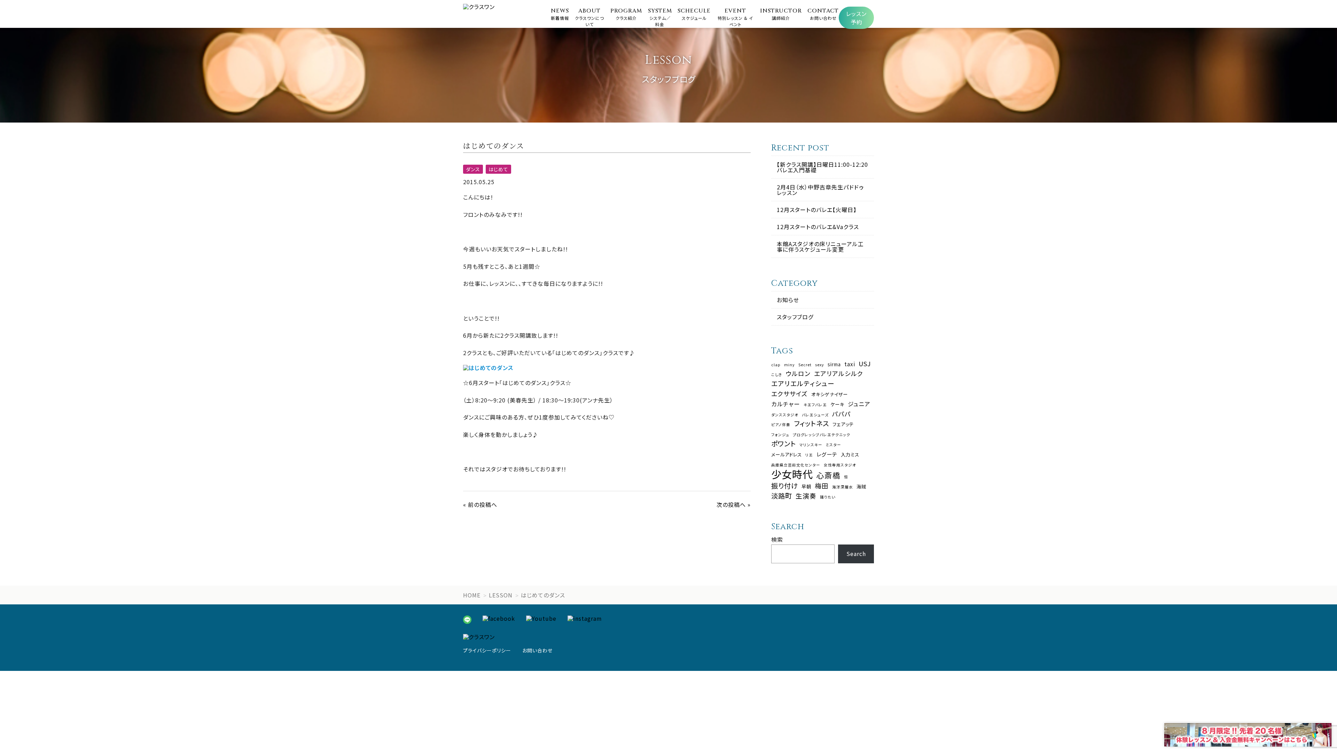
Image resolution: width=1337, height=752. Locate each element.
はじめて (498, 169)
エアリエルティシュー (803, 383)
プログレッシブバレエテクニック (821, 435)
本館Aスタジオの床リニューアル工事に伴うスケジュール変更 (820, 246)
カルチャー (785, 404)
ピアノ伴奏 (780, 425)
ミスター (833, 445)
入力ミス (850, 454)
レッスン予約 (856, 17)
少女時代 (792, 474)
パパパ (841, 414)
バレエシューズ (815, 415)
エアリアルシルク (838, 373)
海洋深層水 (842, 487)
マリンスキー (810, 445)
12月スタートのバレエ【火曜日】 (817, 209)
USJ (865, 364)
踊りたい (828, 497)
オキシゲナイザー (829, 394)
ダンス (473, 169)
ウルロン (798, 373)
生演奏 (806, 496)
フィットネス (811, 423)
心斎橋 (828, 475)
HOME (471, 595)
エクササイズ (789, 394)
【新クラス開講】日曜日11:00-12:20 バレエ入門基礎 (822, 167)
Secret (805, 365)
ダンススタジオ (784, 415)
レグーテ (826, 454)
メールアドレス (786, 454)
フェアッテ (843, 424)
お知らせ (788, 300)
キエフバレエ (815, 405)
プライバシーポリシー (487, 650)
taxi (849, 364)
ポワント (783, 443)
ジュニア (859, 404)
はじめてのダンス (543, 595)
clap (776, 365)
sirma (834, 364)
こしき (776, 375)
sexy (819, 365)
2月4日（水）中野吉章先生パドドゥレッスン (820, 190)
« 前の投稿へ (480, 504)
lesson (501, 595)
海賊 (861, 486)
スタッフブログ (795, 317)
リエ (809, 455)
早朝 (806, 486)
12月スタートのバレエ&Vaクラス (818, 226)
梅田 (822, 486)
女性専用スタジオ (840, 465)
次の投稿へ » (734, 504)
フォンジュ (780, 435)
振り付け (784, 485)
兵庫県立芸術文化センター (795, 465)
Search (856, 553)
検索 (777, 539)
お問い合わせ (537, 650)
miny (789, 365)
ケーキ (837, 404)
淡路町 (781, 495)
